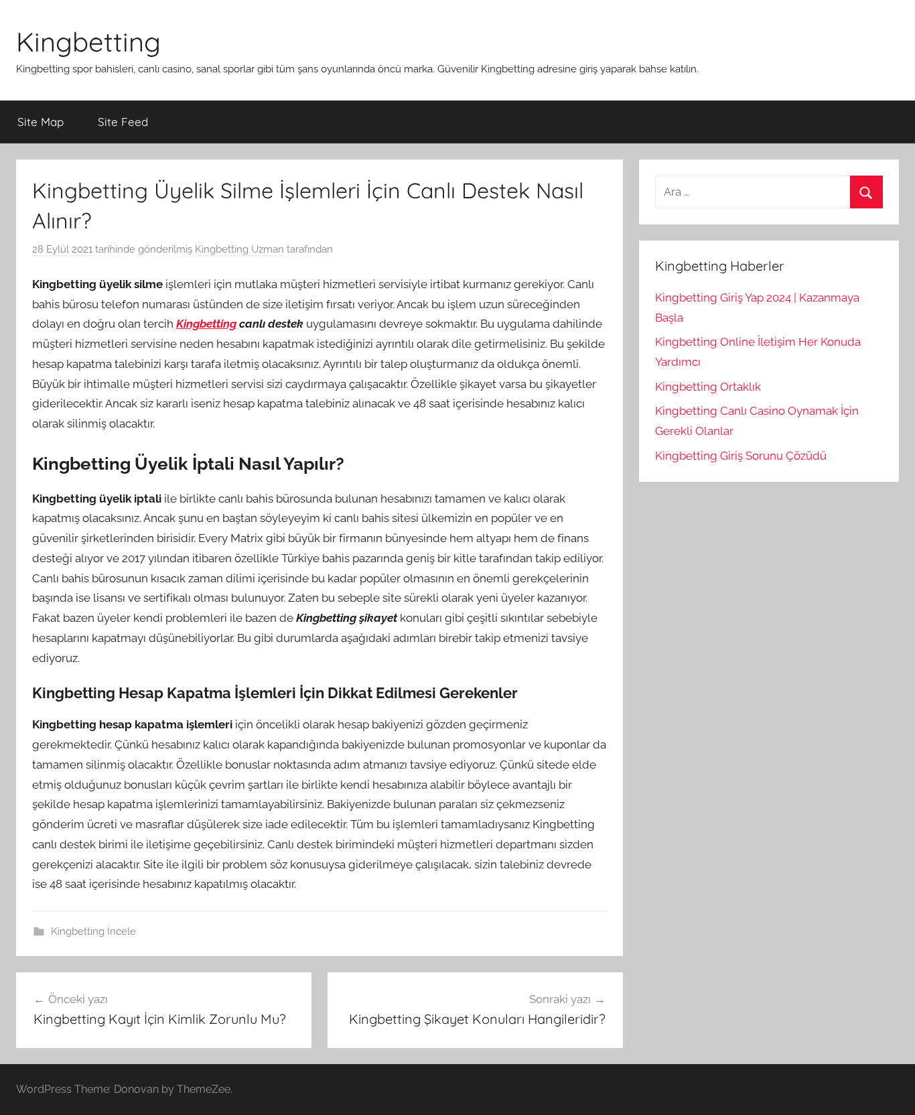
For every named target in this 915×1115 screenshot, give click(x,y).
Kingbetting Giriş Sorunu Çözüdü (741, 455)
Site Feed (123, 122)
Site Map (40, 122)
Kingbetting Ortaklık (708, 386)
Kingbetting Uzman (239, 249)
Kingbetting (88, 41)
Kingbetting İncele (93, 931)
